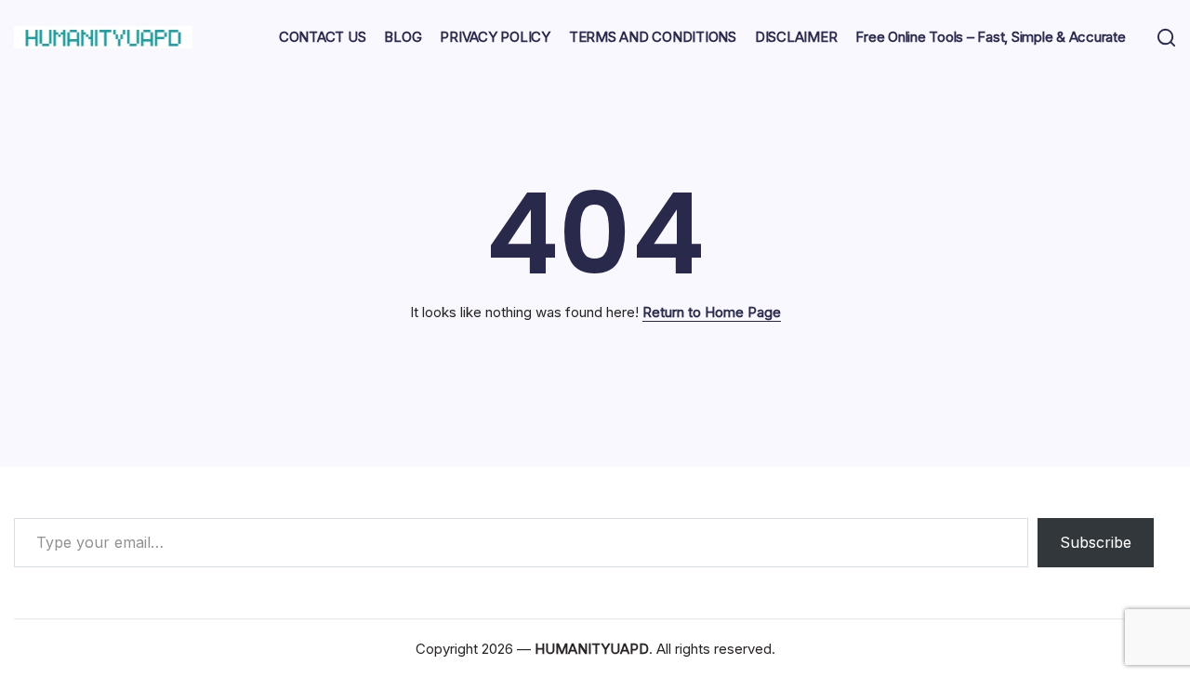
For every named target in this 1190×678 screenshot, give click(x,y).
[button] (1166, 37)
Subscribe (1095, 542)
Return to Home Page (711, 312)
